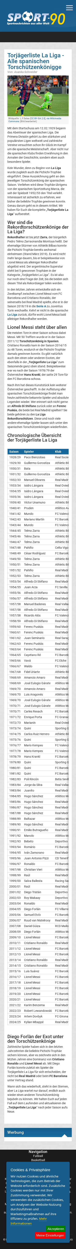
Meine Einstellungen (50, 1235)
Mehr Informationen (29, 1220)
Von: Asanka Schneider (22, 71)
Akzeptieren (56, 1229)
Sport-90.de (36, 18)
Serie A (41, 306)
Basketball (38, 1160)
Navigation (38, 1151)
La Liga (12, 314)
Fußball (38, 1156)
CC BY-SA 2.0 (38, 118)
